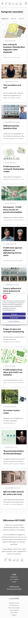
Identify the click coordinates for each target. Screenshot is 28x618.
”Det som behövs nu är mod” (12, 86)
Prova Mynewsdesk (14, 608)
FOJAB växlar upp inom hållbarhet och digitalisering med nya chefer (12, 251)
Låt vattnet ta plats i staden (11, 411)
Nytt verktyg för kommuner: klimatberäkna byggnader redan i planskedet (14, 48)
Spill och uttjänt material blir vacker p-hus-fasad (13, 493)
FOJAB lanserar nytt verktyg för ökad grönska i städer (13, 169)
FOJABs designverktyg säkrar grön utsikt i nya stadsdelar (12, 372)
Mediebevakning (14, 603)
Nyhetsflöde (14, 612)
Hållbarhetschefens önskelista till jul (11, 127)
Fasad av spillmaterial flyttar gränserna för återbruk (12, 290)
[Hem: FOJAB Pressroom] (13, 3)
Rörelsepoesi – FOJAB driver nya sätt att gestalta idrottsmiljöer (12, 209)
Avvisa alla (14, 314)
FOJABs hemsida (14, 586)
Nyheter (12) (4, 18)
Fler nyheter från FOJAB (14, 589)
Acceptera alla (14, 317)
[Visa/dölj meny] (2, 3)
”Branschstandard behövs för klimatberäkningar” (13, 452)
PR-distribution (14, 605)
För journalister (14, 610)
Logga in (14, 615)
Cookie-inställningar (14, 321)
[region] (14, 309)
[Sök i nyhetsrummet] (26, 3)
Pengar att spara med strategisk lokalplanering (13, 330)
